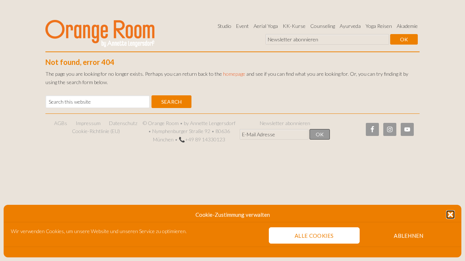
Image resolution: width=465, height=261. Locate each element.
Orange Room (99, 32)
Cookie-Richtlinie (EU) (96, 131)
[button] (450, 214)
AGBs (60, 123)
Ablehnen (408, 235)
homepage (234, 74)
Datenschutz (123, 123)
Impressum (88, 123)
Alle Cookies (314, 235)
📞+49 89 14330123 (202, 139)
